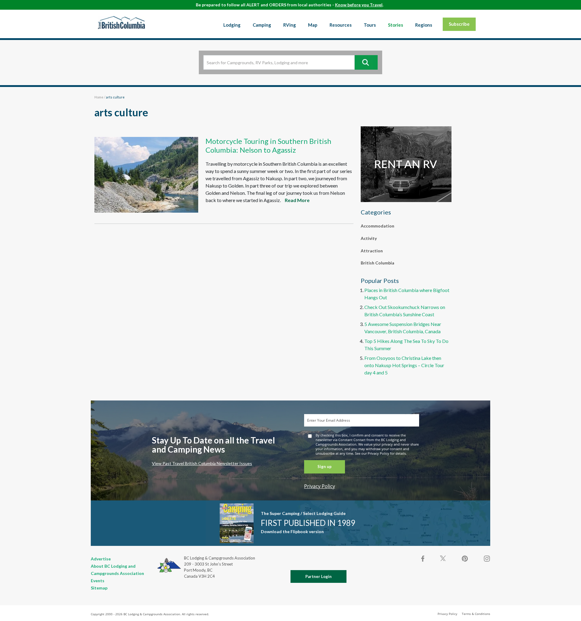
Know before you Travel (358, 4)
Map (312, 25)
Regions (423, 25)
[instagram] (486, 558)
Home (98, 97)
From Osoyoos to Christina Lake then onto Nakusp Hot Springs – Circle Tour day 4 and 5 (404, 365)
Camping (262, 25)
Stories (395, 25)
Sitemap (99, 587)
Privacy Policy (319, 486)
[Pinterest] (464, 558)
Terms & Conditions (476, 614)
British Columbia (377, 262)
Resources (341, 25)
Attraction (372, 250)
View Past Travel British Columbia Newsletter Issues (202, 463)
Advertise (101, 558)
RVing (289, 25)
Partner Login (318, 576)
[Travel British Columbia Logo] (121, 22)
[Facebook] (423, 558)
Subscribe (459, 24)
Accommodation (377, 225)
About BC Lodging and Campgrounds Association (117, 569)
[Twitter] (443, 558)
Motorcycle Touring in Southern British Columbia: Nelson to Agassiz (268, 145)
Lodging (232, 25)
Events (97, 580)
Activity (369, 238)
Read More (297, 200)
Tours (370, 25)
